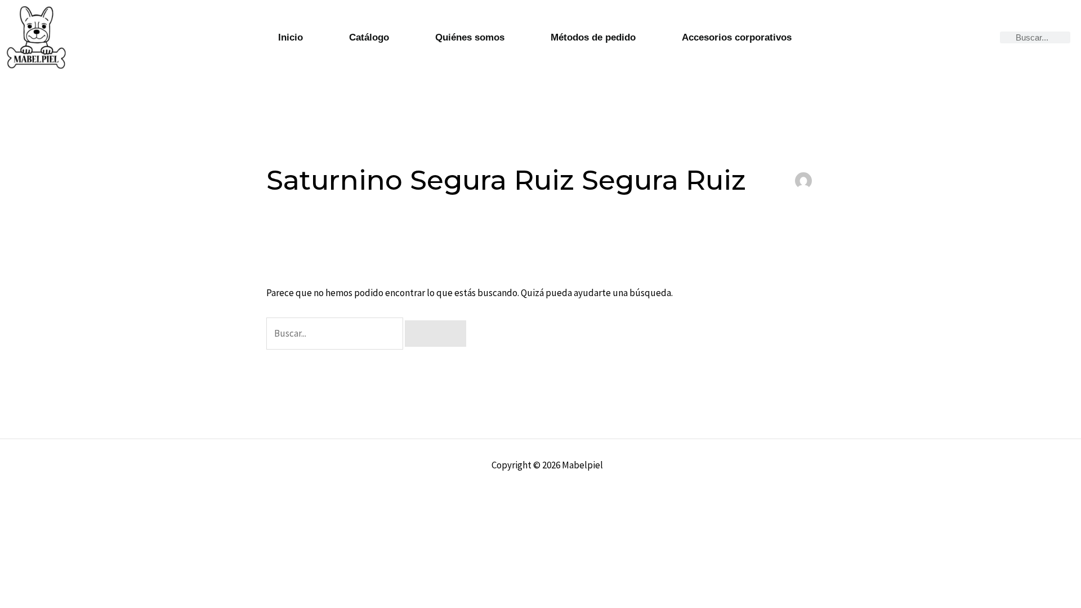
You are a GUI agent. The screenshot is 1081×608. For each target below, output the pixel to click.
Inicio (290, 37)
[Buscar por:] (335, 333)
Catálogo (369, 37)
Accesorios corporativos (737, 37)
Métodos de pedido (593, 37)
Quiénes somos (469, 37)
